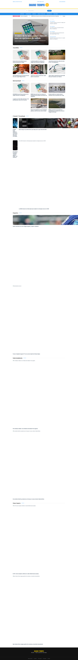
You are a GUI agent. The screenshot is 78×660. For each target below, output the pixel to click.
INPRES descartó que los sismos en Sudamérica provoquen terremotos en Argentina (36, 16)
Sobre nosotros (30, 658)
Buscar (49, 10)
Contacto (35, 658)
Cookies (49, 658)
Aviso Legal (39, 658)
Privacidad (44, 658)
